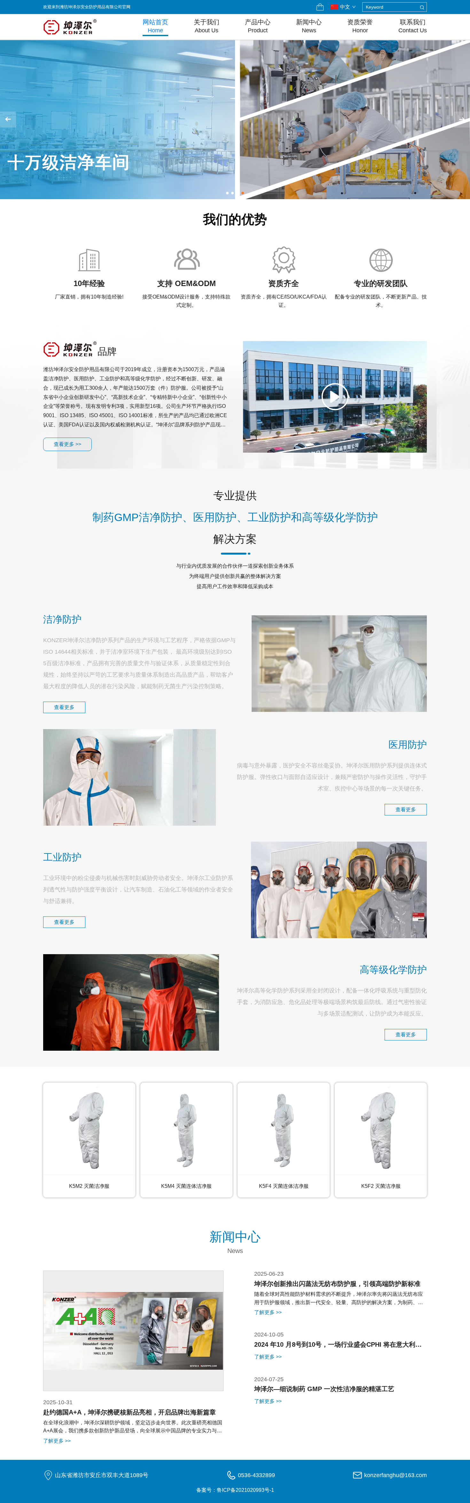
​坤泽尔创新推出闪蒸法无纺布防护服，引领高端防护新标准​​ (337, 1283)
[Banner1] (235, 119)
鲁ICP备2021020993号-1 (245, 1490)
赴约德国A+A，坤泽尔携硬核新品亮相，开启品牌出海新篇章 (129, 1412)
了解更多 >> (57, 1441)
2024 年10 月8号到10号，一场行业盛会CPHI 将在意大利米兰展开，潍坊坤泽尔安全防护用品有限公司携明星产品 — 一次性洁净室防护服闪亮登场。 (339, 1346)
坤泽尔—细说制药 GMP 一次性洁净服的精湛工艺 (324, 1388)
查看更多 (64, 707)
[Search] (422, 7)
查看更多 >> (67, 444)
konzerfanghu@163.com (395, 1475)
